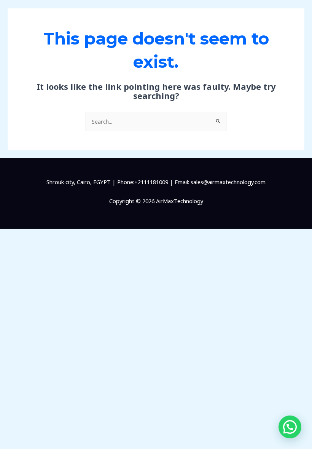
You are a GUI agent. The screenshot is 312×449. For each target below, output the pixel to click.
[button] (290, 427)
